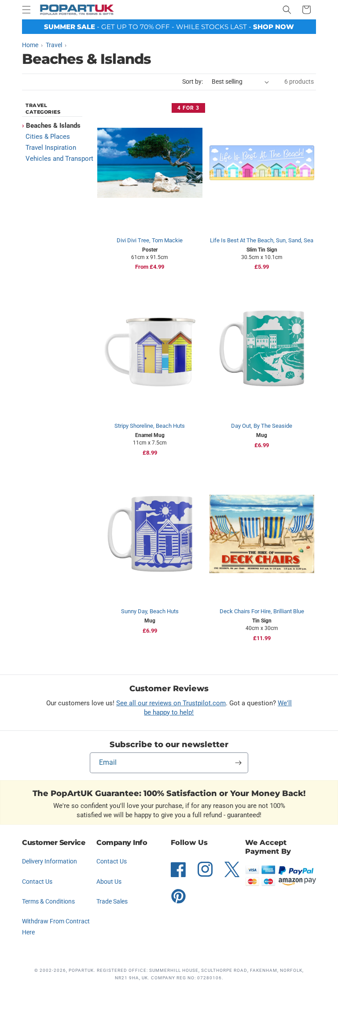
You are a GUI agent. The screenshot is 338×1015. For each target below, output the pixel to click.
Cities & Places (48, 137)
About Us (108, 881)
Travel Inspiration (51, 148)
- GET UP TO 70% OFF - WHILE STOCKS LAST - (169, 26)
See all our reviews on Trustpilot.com (171, 703)
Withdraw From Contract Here (56, 927)
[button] (26, 9)
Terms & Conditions (48, 901)
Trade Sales (112, 901)
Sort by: (192, 81)
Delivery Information (49, 861)
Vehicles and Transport (59, 159)
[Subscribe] (238, 762)
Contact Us (37, 881)
